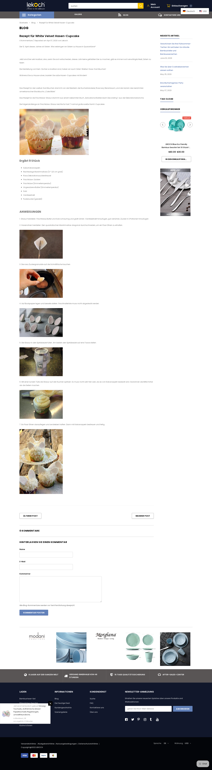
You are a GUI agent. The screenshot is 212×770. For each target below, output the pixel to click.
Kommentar (24, 574)
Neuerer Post (143, 516)
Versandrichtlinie (28, 743)
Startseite (23, 22)
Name (22, 549)
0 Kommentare (26, 40)
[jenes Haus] (140, 647)
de (165, 743)
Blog (33, 22)
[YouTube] (158, 719)
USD (186, 743)
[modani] (37, 636)
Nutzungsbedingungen (66, 743)
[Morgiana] (106, 636)
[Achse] (175, 649)
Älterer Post (30, 516)
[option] (77, 14)
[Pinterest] (139, 719)
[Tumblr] (152, 719)
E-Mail (22, 561)
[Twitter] (133, 719)
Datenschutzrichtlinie (88, 743)
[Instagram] (146, 719)
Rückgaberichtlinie (46, 743)
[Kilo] (71, 647)
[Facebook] (127, 719)
